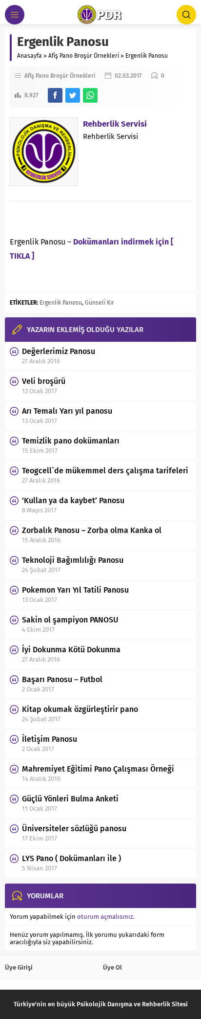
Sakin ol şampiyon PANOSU (70, 619)
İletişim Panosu (49, 739)
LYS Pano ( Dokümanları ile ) (71, 858)
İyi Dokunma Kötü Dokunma (71, 649)
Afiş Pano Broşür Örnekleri (83, 55)
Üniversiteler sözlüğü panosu (74, 828)
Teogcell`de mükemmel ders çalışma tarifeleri (105, 470)
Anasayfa (29, 55)
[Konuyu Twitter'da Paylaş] (72, 95)
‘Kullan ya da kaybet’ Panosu (73, 500)
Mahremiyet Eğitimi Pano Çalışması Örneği (98, 769)
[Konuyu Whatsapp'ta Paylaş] (90, 95)
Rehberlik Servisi (115, 124)
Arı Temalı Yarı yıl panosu (67, 411)
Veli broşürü (43, 381)
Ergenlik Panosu (61, 302)
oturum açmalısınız (105, 916)
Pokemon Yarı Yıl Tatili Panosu (75, 590)
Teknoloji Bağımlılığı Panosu (72, 560)
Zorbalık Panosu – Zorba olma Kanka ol (91, 530)
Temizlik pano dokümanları (71, 440)
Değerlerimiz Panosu (58, 351)
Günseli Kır (99, 302)
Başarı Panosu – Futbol (62, 679)
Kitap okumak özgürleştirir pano (80, 709)
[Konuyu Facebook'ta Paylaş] (55, 95)
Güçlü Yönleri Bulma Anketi (70, 798)
